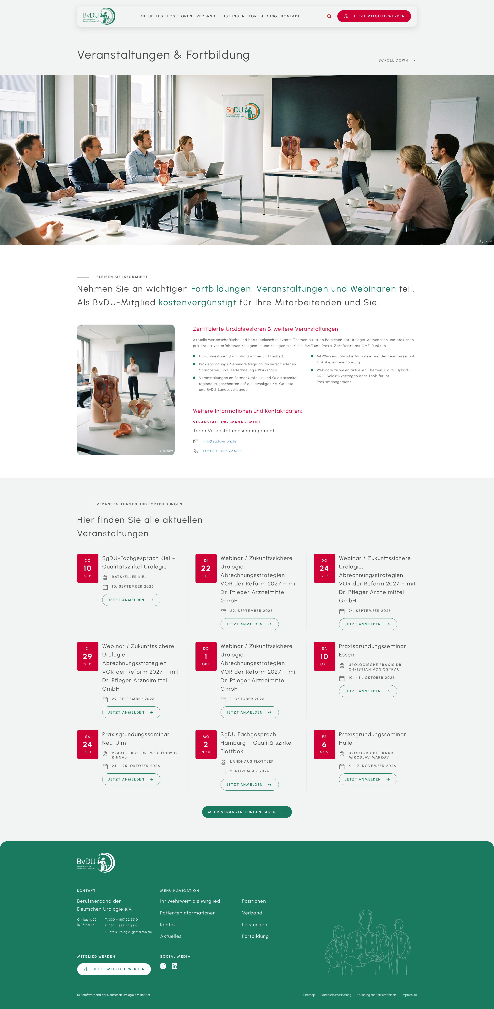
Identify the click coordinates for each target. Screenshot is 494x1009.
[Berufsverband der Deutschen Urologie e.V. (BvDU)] (96, 863)
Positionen (180, 16)
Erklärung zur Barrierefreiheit (376, 995)
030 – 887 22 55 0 (123, 919)
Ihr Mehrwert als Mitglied (190, 901)
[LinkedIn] (175, 966)
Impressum (409, 995)
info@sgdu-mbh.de (220, 441)
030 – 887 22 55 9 (123, 926)
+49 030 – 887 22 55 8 (222, 451)
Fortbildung (263, 16)
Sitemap (309, 995)
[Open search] (329, 16)
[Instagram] (163, 966)
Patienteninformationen (188, 913)
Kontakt (290, 16)
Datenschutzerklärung (336, 995)
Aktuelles (151, 16)
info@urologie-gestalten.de (130, 932)
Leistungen (232, 16)
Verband (206, 16)
